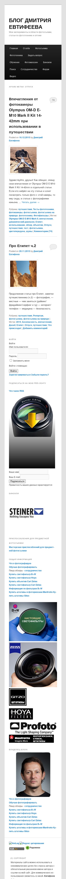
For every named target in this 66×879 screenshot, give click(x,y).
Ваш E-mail (14, 476)
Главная (14, 48)
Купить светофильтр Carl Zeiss (25, 584)
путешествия (25, 209)
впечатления (46, 218)
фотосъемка (30, 212)
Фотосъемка (41, 48)
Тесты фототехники (43, 209)
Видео (13, 76)
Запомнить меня (21, 360)
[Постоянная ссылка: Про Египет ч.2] (33, 273)
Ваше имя (14, 471)
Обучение (15, 62)
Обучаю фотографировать (23, 567)
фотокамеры (16, 212)
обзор (29, 224)
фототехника (26, 215)
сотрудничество (33, 570)
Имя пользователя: (18, 346)
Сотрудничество (29, 69)
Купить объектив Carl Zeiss (23, 581)
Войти (13, 371)
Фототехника (16, 55)
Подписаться (17, 481)
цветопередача (17, 231)
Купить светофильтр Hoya (22, 577)
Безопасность (29, 321)
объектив (38, 224)
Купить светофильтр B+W (22, 574)
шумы (29, 231)
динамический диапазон (21, 221)
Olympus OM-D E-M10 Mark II (23, 218)
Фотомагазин (31, 62)
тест (26, 228)
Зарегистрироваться (20, 374)
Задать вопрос (35, 55)
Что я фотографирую (20, 563)
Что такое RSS (16, 390)
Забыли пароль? (40, 374)
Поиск (13, 69)
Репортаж (38, 315)
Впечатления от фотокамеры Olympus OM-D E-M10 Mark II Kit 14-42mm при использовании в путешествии (25, 115)
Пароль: (13, 356)
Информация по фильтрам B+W (25, 588)
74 (53, 100)
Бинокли (47, 62)
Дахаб (12, 325)
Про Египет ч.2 (22, 245)
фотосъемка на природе (36, 318)
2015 (18, 321)
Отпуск (47, 224)
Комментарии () (43, 231)
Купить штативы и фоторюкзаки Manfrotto (31, 592)
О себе (26, 48)
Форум (46, 69)
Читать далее (30, 202)
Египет (39, 221)
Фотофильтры (41, 215)
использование (17, 224)
